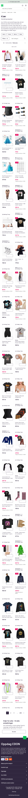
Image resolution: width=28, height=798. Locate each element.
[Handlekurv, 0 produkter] (22, 5)
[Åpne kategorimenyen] (25, 5)
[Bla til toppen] (24, 737)
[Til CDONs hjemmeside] (2, 5)
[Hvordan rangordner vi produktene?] (4, 43)
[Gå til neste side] (23, 713)
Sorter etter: (9, 43)
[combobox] (14, 8)
